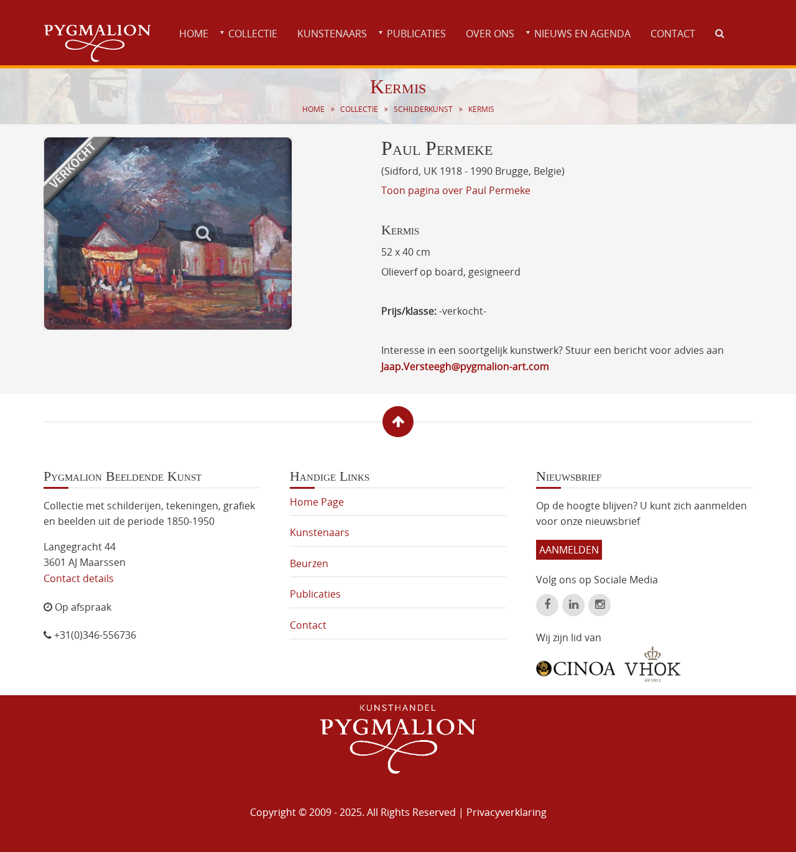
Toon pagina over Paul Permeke (455, 190)
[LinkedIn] (573, 605)
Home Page (317, 502)
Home (193, 33)
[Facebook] (547, 605)
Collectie (252, 33)
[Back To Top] (398, 421)
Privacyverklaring (506, 812)
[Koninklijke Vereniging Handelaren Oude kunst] (652, 664)
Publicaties (416, 33)
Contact (672, 33)
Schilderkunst (423, 109)
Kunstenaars (332, 33)
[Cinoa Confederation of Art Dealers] (575, 664)
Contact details (79, 578)
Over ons (490, 33)
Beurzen (309, 563)
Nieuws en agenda (582, 33)
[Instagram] (599, 605)
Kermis (481, 109)
